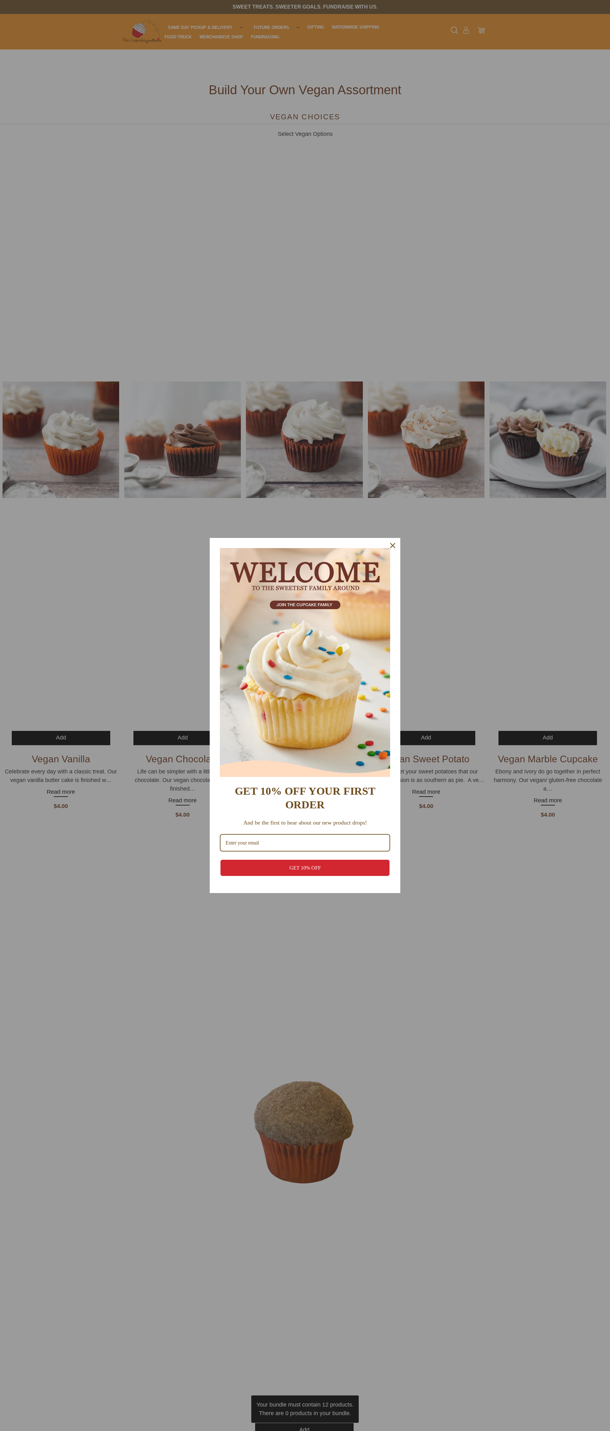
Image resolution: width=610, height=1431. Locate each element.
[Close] (392, 545)
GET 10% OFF (305, 868)
